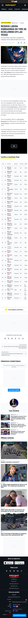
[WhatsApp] (12, 338)
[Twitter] (8, 338)
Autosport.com (14, 586)
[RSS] (21, 571)
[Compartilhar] (18, 42)
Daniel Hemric (14, 107)
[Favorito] (21, 42)
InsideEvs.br (14, 579)
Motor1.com (14, 581)
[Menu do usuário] (25, 5)
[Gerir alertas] (22, 338)
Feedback (14, 594)
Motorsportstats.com (14, 588)
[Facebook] (5, 338)
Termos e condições (9, 610)
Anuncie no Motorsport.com (14, 597)
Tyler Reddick (7, 72)
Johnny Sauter (5, 123)
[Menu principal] (2, 5)
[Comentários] (25, 42)
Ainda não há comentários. (14, 366)
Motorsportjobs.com (14, 583)
